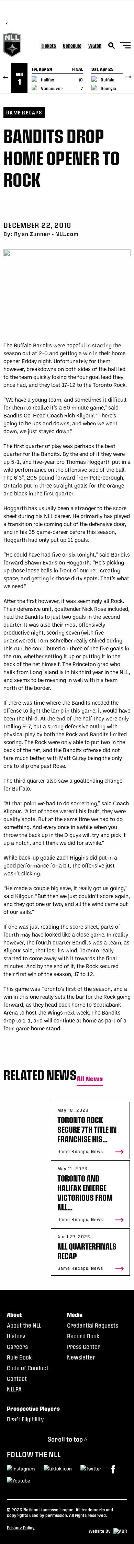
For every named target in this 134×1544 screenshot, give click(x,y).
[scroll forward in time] (128, 78)
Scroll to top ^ (67, 1439)
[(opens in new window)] (113, 1469)
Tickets (48, 45)
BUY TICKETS (82, 16)
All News (90, 1079)
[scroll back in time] (5, 78)
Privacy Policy (21, 1527)
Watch (94, 45)
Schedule (72, 45)
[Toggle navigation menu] (125, 46)
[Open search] (111, 45)
